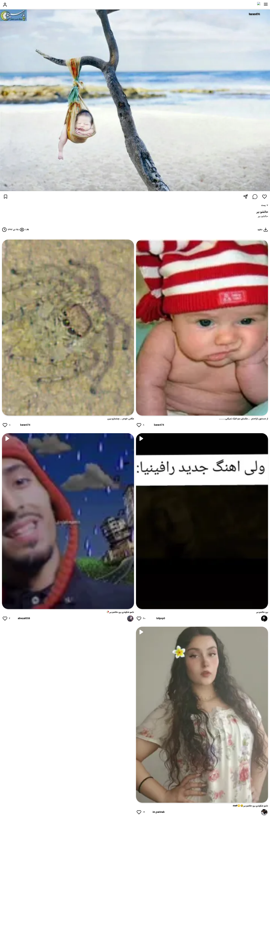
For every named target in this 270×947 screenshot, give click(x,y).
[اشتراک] (245, 196)
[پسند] (264, 196)
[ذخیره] (5, 196)
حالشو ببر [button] (263, 216)
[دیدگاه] (255, 196)
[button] (265, 4)
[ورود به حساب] (5, 4)
